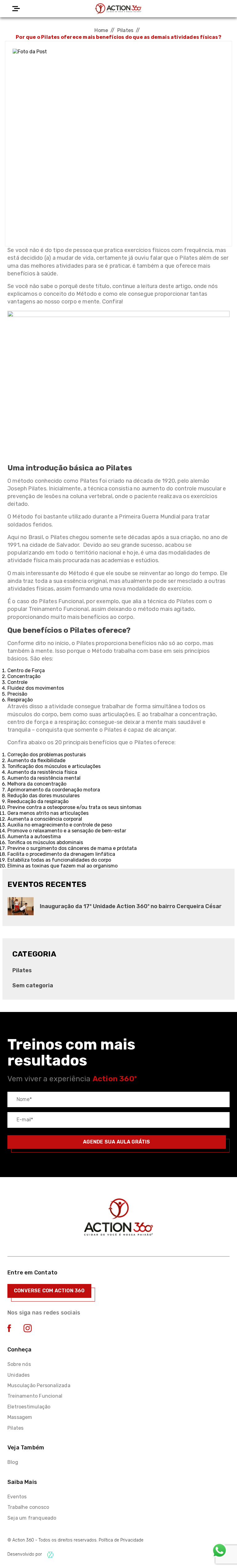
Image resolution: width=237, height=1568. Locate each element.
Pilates (125, 30)
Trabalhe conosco (28, 1507)
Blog (12, 1462)
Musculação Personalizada (38, 1385)
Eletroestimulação (28, 1407)
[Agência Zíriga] (50, 1555)
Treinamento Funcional (34, 1396)
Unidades (18, 1375)
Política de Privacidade (121, 1540)
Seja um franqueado (31, 1518)
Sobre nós (19, 1364)
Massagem (19, 1417)
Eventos (17, 1497)
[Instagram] (27, 1331)
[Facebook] (9, 1330)
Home (101, 30)
